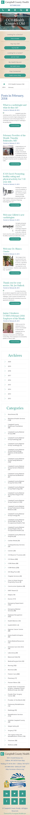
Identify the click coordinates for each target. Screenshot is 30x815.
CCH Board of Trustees (16, 555)
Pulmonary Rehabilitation (16, 705)
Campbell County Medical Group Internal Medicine (16, 475)
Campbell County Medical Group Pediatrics (16, 501)
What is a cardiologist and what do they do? (14, 106)
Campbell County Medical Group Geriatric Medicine (16, 467)
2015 (9, 385)
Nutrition (12, 670)
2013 (9, 394)
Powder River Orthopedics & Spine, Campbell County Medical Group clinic (16, 688)
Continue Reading (15, 125)
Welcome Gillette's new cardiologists (13, 216)
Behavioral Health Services (16, 419)
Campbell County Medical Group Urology (16, 514)
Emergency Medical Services (14, 610)
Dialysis (11, 595)
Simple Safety (13, 726)
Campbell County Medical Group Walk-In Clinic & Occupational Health (16, 521)
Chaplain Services (15, 576)
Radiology (12, 710)
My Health (15, 66)
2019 (9, 366)
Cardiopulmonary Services (16, 545)
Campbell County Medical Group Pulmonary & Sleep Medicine (16, 508)
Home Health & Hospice (15, 636)
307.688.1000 (15, 5)
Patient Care (14, 674)
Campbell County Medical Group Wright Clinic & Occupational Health (16, 528)
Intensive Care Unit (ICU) (16, 647)
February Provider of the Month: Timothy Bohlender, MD (14, 138)
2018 (9, 371)
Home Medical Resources (16, 642)
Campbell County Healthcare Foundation (15, 426)
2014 (3, 87)
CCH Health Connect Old (16, 84)
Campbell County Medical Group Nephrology (16, 488)
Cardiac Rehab (14, 540)
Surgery (12, 730)
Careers (12, 551)
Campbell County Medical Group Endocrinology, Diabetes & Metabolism (16, 452)
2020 (9, 362)
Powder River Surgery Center (15, 695)
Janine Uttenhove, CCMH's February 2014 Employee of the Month (14, 316)
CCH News (13, 559)
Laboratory (13, 653)
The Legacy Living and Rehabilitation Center (16, 735)
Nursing (12, 665)
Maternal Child (14, 657)
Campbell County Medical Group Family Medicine (16, 460)
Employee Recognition (15, 615)
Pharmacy (12, 678)
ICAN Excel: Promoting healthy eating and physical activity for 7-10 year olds (14, 177)
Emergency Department (15, 604)
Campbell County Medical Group (16, 433)
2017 (9, 375)
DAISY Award (13, 590)
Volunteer (12, 740)
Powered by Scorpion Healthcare (15, 813)
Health (15, 75)
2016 (9, 380)
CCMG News (13, 563)
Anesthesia (13, 414)
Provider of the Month (16, 700)
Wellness (12, 745)
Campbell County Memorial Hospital (16, 535)
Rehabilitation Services (15, 715)
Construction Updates (16, 586)
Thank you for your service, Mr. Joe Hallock (13, 284)
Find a (15, 38)
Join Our (15, 57)
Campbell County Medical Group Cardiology (16, 444)
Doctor (12, 599)
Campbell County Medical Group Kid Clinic (16, 482)
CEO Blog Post (14, 572)
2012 (9, 398)
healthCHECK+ (13, 625)
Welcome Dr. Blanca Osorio (12, 250)
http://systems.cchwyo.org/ (15, 769)
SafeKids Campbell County (16, 721)
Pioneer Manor (14, 682)
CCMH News (13, 568)
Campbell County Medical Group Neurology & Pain (16, 494)
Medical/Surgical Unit (16, 661)
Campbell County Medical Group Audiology (16, 438)
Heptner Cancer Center (15, 630)
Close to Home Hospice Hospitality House (15, 581)
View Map (21, 760)
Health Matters (14, 621)
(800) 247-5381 (20, 767)
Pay (15, 48)
